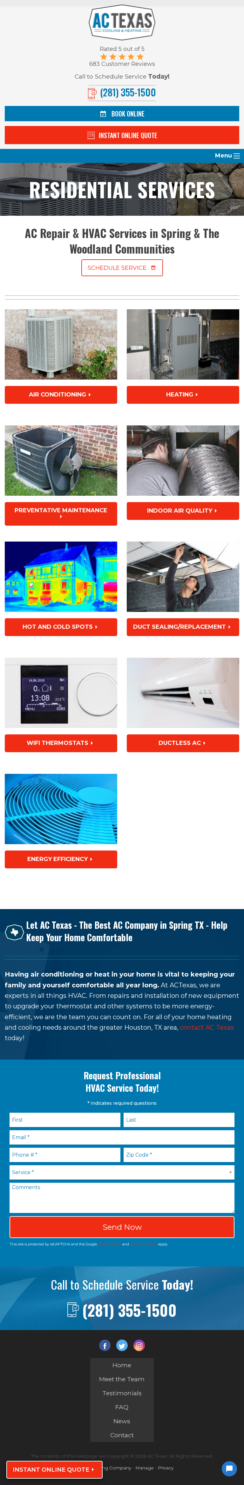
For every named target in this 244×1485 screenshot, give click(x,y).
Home (121, 1365)
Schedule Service (117, 267)
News (121, 1421)
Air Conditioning (57, 394)
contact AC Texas (207, 1027)
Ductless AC (180, 742)
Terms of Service (143, 1244)
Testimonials (122, 1393)
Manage (144, 1468)
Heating (179, 394)
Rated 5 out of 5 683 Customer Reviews (122, 56)
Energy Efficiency (57, 859)
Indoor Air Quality (179, 510)
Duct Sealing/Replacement (179, 626)
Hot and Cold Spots (58, 626)
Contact (122, 1435)
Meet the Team (122, 1379)
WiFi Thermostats (57, 742)
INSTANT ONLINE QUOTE (51, 1469)
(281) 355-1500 (129, 1310)
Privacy (165, 1468)
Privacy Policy (109, 1244)
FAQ (121, 1407)
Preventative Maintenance (61, 510)
